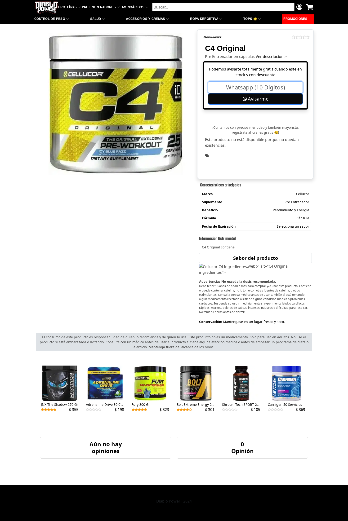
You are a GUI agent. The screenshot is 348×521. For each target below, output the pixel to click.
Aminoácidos (133, 7)
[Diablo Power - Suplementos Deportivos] (46, 7)
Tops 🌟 (250, 19)
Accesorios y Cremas (145, 19)
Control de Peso (49, 19)
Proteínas (67, 7)
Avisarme (257, 99)
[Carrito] (309, 7)
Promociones (295, 19)
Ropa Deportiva (204, 19)
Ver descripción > (271, 56)
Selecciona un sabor (293, 226)
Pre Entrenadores (99, 7)
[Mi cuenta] (299, 7)
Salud (95, 19)
